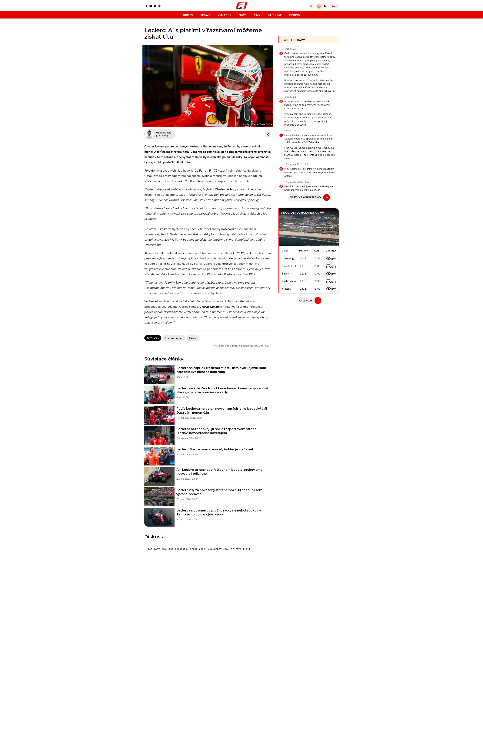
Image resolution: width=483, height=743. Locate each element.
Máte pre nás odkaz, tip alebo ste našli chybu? (241, 345)
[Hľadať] (311, 6)
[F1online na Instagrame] (159, 6)
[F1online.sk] (241, 5)
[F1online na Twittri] (155, 6)
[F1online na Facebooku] (146, 6)
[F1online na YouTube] (151, 6)
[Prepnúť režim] (322, 6)
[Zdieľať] (268, 134)
